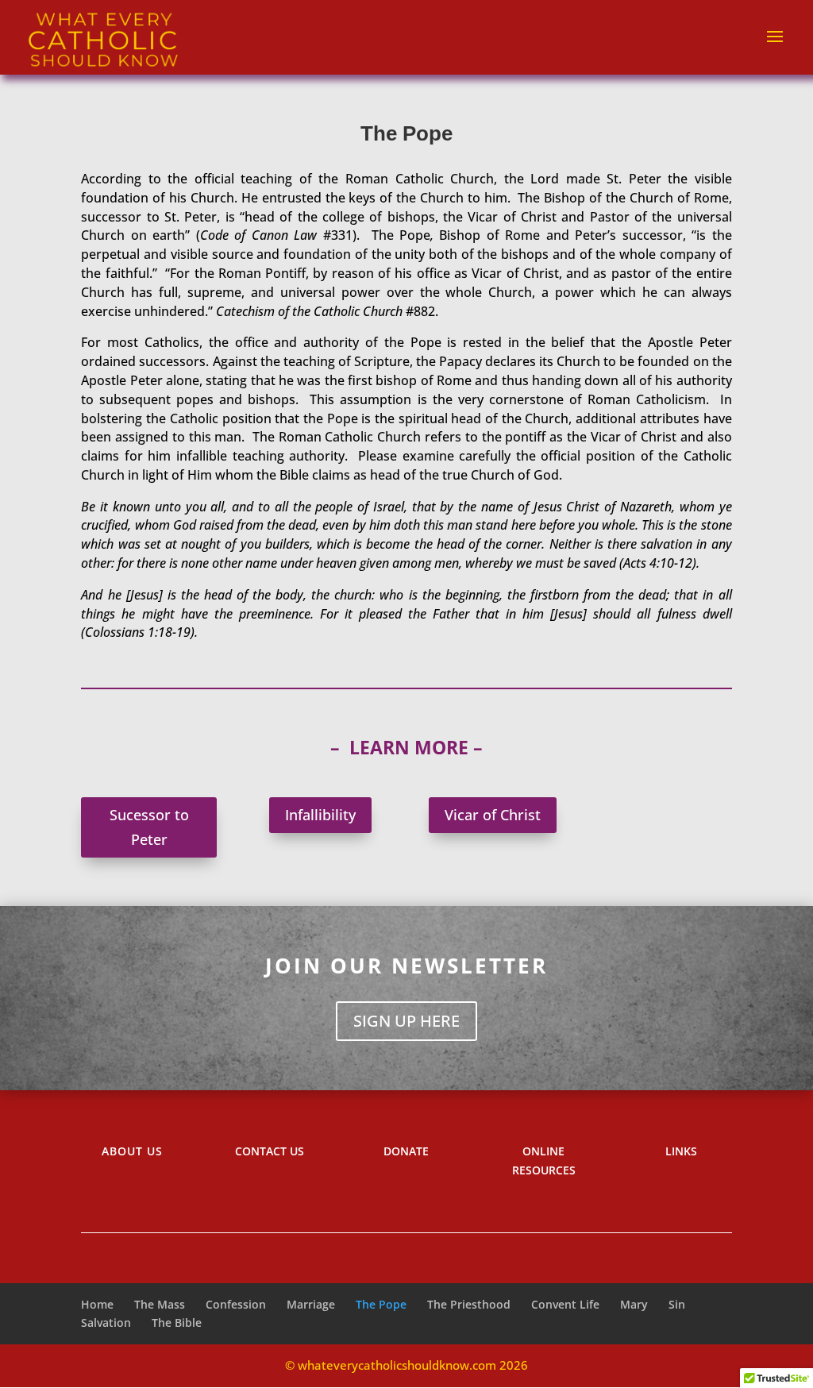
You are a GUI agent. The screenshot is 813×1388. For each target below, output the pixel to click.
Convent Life (565, 1304)
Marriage (311, 1304)
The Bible (177, 1322)
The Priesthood (469, 1304)
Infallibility (320, 814)
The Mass (159, 1304)
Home (97, 1304)
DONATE (406, 1151)
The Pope (381, 1304)
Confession (236, 1304)
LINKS (681, 1151)
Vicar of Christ (493, 814)
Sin (677, 1304)
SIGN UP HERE (406, 1020)
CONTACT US (269, 1151)
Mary (634, 1304)
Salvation (106, 1322)
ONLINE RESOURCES (544, 1160)
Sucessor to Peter (149, 827)
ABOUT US (132, 1151)
